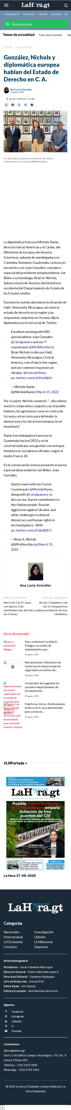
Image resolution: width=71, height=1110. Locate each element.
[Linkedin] (6, 1021)
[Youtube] (6, 1031)
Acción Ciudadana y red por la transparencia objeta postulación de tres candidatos (51, 608)
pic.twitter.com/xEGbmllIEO (31, 530)
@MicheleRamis (40, 489)
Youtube (16, 1031)
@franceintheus (34, 373)
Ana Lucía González (21, 89)
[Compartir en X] (19, 105)
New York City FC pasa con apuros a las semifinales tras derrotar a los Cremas (19, 608)
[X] (6, 1026)
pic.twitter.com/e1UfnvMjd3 (31, 378)
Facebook (17, 1011)
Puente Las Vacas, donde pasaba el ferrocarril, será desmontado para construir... (45, 707)
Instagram (17, 1016)
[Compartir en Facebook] (12, 105)
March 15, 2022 (47, 392)
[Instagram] (6, 1016)
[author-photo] (35, 580)
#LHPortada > (15, 763)
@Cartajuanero (22, 342)
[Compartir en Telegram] (32, 105)
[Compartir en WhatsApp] (6, 105)
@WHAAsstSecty (41, 347)
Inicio (8, 47)
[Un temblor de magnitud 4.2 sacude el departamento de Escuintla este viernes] (13, 698)
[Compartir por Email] (25, 105)
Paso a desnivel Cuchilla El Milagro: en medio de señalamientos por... (41, 645)
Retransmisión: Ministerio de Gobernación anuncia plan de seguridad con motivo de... (43, 666)
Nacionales (24, 47)
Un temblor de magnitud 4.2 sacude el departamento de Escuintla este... (42, 687)
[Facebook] (6, 1011)
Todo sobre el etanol (50, 34)
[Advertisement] (35, 203)
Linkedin (16, 1021)
